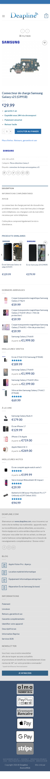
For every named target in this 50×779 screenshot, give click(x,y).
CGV (5, 761)
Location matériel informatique (22, 571)
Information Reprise (10, 634)
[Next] (48, 260)
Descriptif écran (9, 629)
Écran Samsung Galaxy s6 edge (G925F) (11, 266)
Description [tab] (8, 188)
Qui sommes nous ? (11, 759)
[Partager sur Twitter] (13, 173)
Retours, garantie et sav (12, 614)
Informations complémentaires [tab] (17, 193)
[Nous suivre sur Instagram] (9, 547)
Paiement (6, 604)
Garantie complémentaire (13, 619)
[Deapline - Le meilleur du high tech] (25, 16)
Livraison (6, 609)
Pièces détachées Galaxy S (19, 163)
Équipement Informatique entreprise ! (25, 579)
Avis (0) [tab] (5, 199)
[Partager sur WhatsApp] (4, 173)
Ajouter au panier (28, 131)
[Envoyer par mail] (18, 173)
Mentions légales (38, 759)
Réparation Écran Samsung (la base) (24, 586)
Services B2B (8, 638)
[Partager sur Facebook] (9, 173)
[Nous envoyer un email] (13, 547)
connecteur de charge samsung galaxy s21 (24, 167)
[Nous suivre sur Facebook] (4, 547)
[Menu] (3, 16)
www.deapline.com (22, 521)
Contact (25, 759)
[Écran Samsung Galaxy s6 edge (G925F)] (13, 251)
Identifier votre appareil (12, 624)
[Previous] (2, 260)
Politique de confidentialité (22, 761)
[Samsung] (8, 150)
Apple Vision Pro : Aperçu (20, 564)
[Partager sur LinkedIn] (27, 173)
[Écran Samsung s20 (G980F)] (37, 251)
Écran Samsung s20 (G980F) (37, 265)
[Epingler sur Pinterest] (23, 173)
